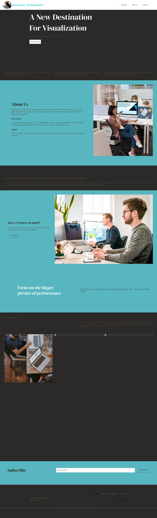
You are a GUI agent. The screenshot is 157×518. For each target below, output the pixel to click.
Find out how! (35, 42)
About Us (135, 5)
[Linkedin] (117, 500)
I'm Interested (143, 470)
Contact (146, 5)
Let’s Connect (14, 235)
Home (115, 5)
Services (124, 5)
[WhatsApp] (127, 500)
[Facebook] (122, 500)
